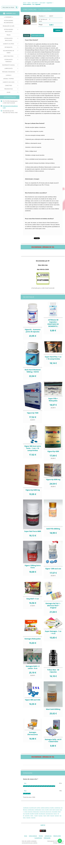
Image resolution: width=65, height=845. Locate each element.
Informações (47, 838)
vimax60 (53, 809)
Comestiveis (8, 85)
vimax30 (50, 809)
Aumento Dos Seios (8, 82)
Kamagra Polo (28, 817)
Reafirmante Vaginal (8, 65)
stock (29, 2)
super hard (25, 811)
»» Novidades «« (8, 17)
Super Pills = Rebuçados (53, 399)
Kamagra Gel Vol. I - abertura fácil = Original (53, 605)
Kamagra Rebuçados (33, 639)
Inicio (24, 2)
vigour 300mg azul (46, 807)
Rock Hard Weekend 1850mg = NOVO (33, 371)
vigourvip (51, 813)
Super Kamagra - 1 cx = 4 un (53, 632)
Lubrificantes (8, 68)
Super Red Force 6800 (32, 531)
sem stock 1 (35, 2)
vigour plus (42, 809)
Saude (8, 92)
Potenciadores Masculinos (8, 30)
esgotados (49, 2)
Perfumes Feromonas (8, 72)
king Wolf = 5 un (32, 599)
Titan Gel (44, 815)
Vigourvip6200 (32, 813)
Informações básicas (37, 35)
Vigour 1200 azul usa (53, 569)
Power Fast (55, 813)
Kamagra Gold (33, 817)
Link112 (43, 825)
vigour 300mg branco (57, 807)
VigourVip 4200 (53, 451)
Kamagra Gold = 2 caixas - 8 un (32, 667)
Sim (25, 783)
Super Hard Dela (48, 813)
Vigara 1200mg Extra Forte (33, 566)
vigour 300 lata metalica (31, 809)
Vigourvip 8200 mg (53, 479)
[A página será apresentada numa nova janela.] (30, 19)
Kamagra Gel (52, 815)
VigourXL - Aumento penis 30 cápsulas (32, 330)
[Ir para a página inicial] (9, 1)
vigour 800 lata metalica (37, 809)
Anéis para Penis (8, 56)
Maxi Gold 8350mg (53, 709)
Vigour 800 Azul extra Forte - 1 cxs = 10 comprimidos (32, 448)
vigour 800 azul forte (25, 807)
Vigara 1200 (35, 815)
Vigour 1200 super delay (42, 813)
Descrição (26, 35)
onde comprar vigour (48, 811)
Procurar (17, 7)
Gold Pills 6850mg (53, 529)
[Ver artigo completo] (32, 314)
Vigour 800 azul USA (32, 700)
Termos (41, 836)
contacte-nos (48, 836)
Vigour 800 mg (52, 807)
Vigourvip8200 (36, 813)
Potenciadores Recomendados (8, 21)
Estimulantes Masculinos (9, 39)
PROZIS (8, 35)
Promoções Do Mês (8, 26)
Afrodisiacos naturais (36, 811)
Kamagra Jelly (57, 815)
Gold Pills (31, 815)
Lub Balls (8, 75)
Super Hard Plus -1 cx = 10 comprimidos (53, 358)
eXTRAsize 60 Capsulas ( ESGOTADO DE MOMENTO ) (53, 323)
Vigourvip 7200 (32, 413)
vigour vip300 (31, 807)
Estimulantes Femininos (9, 60)
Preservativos (8, 89)
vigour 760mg (38, 807)
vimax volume (57, 809)
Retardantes (8, 47)
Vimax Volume (40, 815)
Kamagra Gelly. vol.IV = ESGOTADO (53, 740)
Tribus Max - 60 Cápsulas (53, 671)
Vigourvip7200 (27, 813)
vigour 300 (34, 807)
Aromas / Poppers (8, 78)
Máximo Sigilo (57, 836)
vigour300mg (42, 807)
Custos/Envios (38, 838)
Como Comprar (33, 836)
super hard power (30, 811)
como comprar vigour (42, 811)
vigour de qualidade (54, 811)
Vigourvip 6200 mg (33, 490)
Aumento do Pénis (8, 44)
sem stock (42, 2)
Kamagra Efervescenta (33, 733)
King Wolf (48, 815)
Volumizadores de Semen (8, 51)
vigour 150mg (47, 809)
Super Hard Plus (27, 815)
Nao (25, 791)
